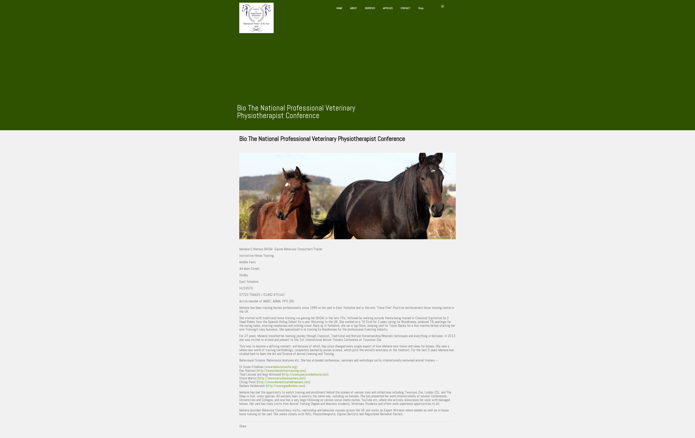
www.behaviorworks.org (281, 366)
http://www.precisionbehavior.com (305, 374)
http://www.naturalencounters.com (281, 378)
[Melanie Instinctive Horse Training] (256, 18)
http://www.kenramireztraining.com (281, 370)
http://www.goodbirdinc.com (285, 385)
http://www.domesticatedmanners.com (283, 382)
